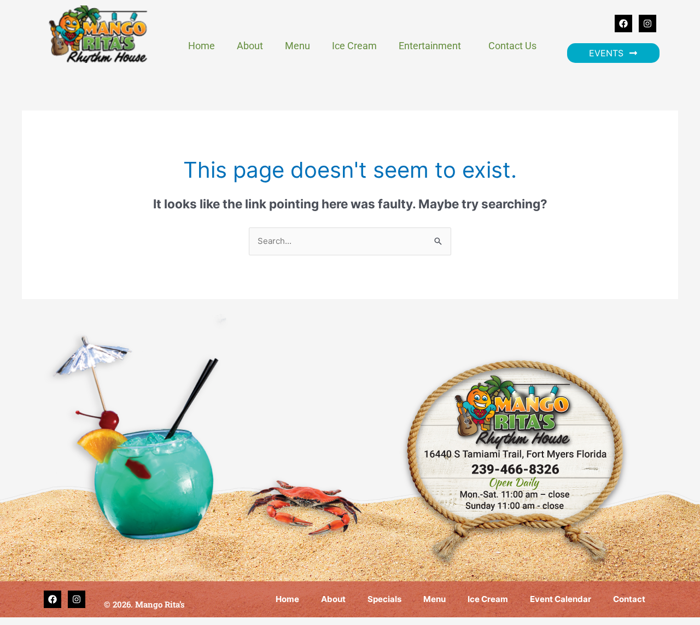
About (250, 45)
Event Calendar (560, 599)
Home (201, 45)
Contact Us (512, 45)
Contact (629, 599)
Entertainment (430, 45)
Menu (297, 45)
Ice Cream (354, 45)
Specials (384, 599)
